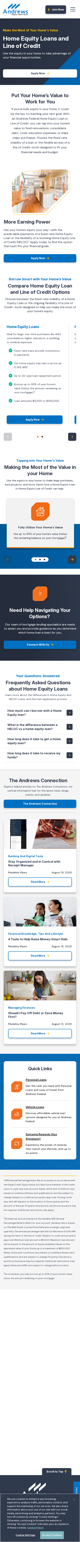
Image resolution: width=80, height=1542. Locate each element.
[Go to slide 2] (42, 437)
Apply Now (38, 73)
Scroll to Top (55, 1471)
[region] (40, 1518)
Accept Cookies (52, 1535)
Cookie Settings (25, 1535)
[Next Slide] (72, 437)
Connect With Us (38, 644)
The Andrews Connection (40, 803)
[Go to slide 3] (44, 559)
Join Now (58, 9)
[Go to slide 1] (38, 437)
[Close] (74, 1499)
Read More (38, 881)
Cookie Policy (35, 1527)
